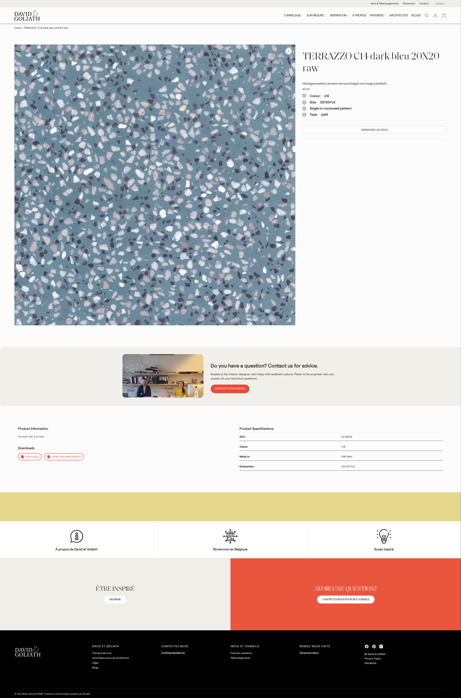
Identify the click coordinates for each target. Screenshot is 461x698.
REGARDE (115, 599)
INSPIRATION (338, 15)
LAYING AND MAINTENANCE (66, 456)
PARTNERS (376, 15)
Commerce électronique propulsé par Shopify (67, 694)
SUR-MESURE (315, 15)
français (440, 3)
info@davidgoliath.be (173, 653)
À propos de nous (101, 653)
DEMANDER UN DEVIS (374, 129)
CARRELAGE (292, 15)
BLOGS (416, 15)
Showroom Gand (309, 653)
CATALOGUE (31, 456)
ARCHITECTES (398, 15)
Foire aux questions (241, 653)
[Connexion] (435, 15)
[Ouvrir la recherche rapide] (426, 15)
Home (17, 27)
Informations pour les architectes (110, 658)
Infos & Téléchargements (385, 3)
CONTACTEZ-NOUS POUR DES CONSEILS (346, 599)
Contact (424, 3)
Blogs (95, 667)
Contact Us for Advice (230, 388)
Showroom (409, 3)
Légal (95, 663)
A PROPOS (359, 15)
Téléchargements (240, 658)
